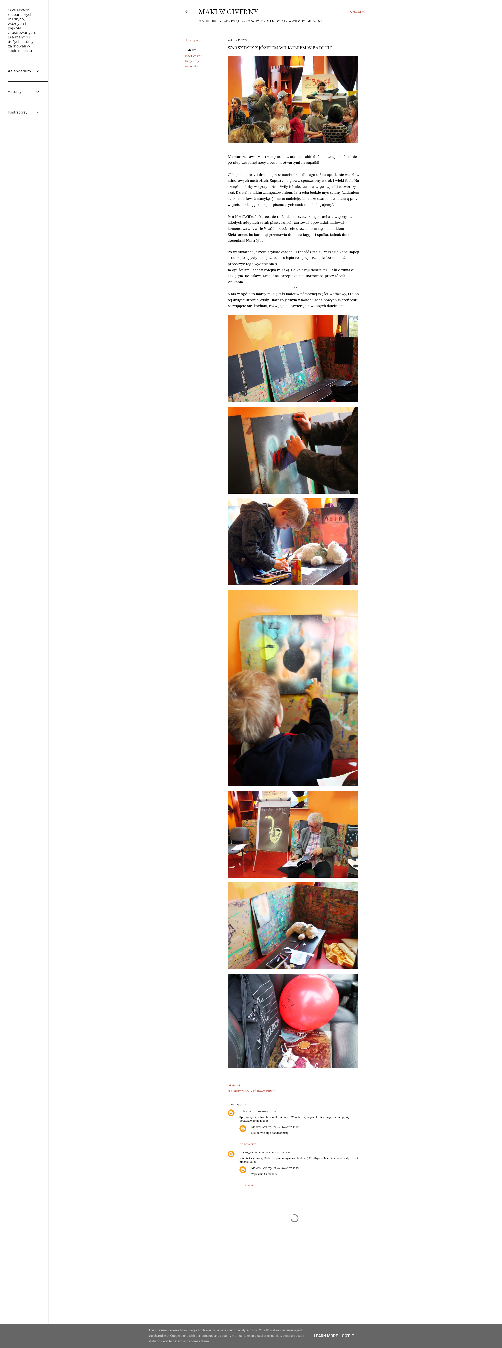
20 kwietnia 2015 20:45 (267, 1111)
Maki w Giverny (228, 11)
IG (303, 21)
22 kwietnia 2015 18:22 (286, 1126)
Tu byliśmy (192, 61)
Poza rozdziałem (260, 21)
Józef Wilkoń (193, 56)
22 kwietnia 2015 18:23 (286, 1168)
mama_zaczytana (251, 1152)
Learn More (326, 1335)
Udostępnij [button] (192, 40)
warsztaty (191, 66)
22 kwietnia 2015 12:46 (277, 1152)
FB (309, 21)
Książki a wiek (288, 21)
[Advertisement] (294, 1280)
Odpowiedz (247, 1144)
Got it (348, 1335)
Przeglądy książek (227, 21)
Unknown (246, 1111)
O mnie (204, 21)
